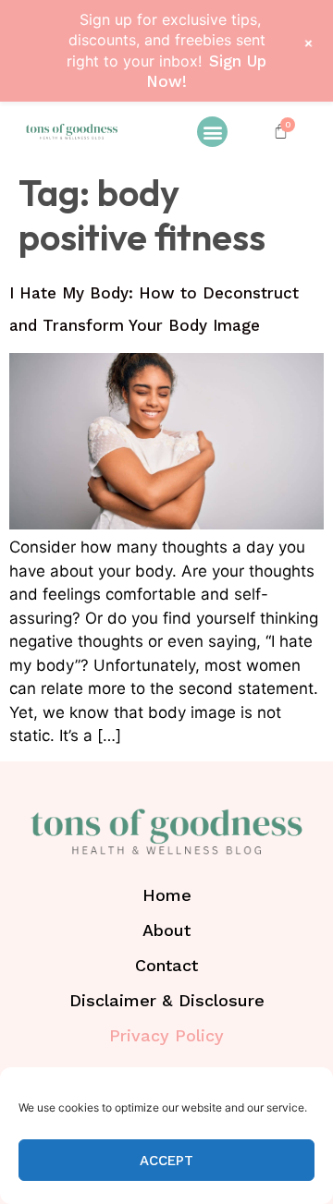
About (166, 930)
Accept (166, 1160)
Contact (166, 965)
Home (166, 895)
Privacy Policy (166, 1035)
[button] (212, 131)
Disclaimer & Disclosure (167, 1000)
